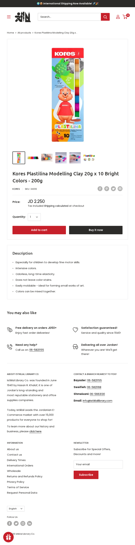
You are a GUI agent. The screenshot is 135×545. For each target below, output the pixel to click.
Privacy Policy (15, 482)
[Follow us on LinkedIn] (29, 523)
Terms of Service (18, 487)
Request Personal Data (22, 492)
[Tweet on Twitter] (113, 188)
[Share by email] (120, 188)
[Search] (105, 17)
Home (10, 32)
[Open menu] (9, 16)
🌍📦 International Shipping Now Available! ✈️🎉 (67, 3)
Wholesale (14, 471)
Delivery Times (16, 460)
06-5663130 (97, 394)
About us (13, 449)
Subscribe (86, 475)
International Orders (20, 465)
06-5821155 (36, 350)
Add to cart (39, 230)
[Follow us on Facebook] (9, 523)
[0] (125, 17)
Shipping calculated (56, 206)
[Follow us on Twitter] (16, 523)
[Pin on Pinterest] (106, 188)
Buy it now (96, 230)
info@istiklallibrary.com (97, 400)
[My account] (118, 17)
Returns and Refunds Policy (24, 476)
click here (35, 431)
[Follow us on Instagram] (22, 523)
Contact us (14, 454)
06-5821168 (94, 387)
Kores (16, 189)
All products (24, 32)
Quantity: (19, 217)
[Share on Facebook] (100, 188)
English (13, 508)
